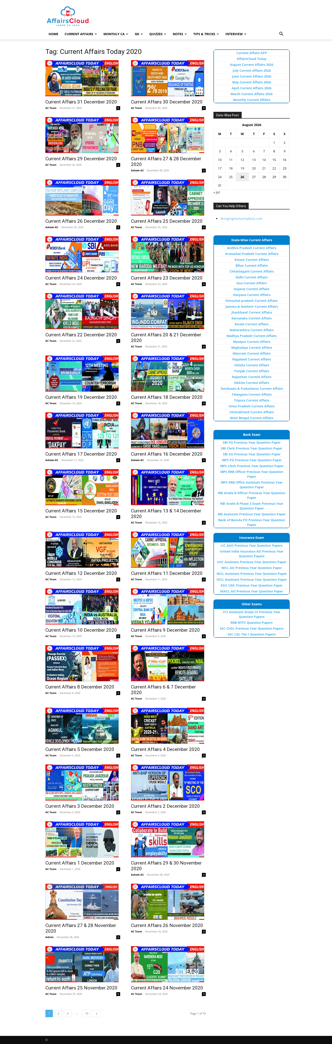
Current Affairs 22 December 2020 (81, 334)
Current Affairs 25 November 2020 (81, 988)
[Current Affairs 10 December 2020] (82, 606)
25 (231, 177)
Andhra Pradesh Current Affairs (251, 248)
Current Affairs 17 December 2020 (81, 454)
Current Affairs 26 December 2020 (81, 221)
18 (231, 168)
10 (86, 1013)
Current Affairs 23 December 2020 (167, 278)
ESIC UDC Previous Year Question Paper (252, 585)
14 (264, 160)
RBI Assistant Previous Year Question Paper (252, 514)
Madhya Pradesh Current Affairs (252, 336)
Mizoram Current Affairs (252, 353)
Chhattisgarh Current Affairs (251, 271)
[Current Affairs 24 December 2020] (82, 254)
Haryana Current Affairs (251, 295)
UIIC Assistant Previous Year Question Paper (251, 562)
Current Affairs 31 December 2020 (81, 102)
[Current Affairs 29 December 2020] (82, 135)
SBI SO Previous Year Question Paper (252, 454)
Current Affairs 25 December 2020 (167, 221)
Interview (234, 34)
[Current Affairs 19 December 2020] (82, 374)
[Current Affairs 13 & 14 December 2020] (168, 487)
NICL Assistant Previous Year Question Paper (252, 573)
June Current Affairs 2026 (251, 76)
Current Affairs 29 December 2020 (81, 158)
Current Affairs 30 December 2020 (167, 102)
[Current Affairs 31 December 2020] (82, 78)
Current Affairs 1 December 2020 (79, 863)
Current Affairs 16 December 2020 (167, 454)
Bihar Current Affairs (252, 265)
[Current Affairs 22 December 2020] (82, 311)
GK (137, 34)
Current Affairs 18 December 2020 (167, 397)
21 (264, 168)
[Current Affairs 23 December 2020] (168, 254)
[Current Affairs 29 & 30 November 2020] (168, 839)
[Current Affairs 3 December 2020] (82, 782)
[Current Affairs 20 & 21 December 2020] (168, 311)
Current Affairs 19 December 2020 (81, 397)
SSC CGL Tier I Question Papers (252, 634)
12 (242, 160)
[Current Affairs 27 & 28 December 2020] (168, 135)
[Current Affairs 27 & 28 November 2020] (82, 902)
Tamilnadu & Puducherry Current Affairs (251, 388)
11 (231, 160)
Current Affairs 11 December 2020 (167, 573)
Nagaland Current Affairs (251, 359)
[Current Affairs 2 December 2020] (168, 782)
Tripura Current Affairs (251, 400)
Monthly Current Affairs (251, 100)
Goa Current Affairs (251, 283)
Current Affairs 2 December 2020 (165, 806)
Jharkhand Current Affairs (251, 312)
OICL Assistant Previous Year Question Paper (252, 579)
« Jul (216, 192)
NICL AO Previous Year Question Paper (251, 568)
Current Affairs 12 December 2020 (81, 573)
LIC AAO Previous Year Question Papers (252, 545)
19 (242, 168)
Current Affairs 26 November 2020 (167, 925)
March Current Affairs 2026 (252, 94)
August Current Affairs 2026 (251, 64)
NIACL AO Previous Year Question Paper (251, 591)
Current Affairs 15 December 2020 (81, 511)
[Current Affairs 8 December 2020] (82, 663)
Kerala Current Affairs (252, 324)
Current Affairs (79, 34)
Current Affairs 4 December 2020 (165, 749)
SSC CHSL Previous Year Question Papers (251, 628)
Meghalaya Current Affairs (251, 347)
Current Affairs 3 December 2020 (79, 806)
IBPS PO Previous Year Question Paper (252, 460)
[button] (281, 34)
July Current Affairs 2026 (252, 70)
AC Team (50, 108)
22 (274, 168)
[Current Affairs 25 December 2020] (168, 197)
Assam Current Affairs (251, 259)
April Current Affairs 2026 (251, 88)
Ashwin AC (137, 170)
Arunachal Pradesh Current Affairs (251, 254)
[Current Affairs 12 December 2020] (82, 550)
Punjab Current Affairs (251, 371)
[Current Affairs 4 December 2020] (168, 726)
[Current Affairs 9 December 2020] (168, 606)
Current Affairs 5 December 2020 (79, 749)
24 (220, 177)
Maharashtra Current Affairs (252, 330)
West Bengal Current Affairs (251, 418)
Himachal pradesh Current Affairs (251, 300)
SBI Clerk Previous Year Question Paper (251, 448)
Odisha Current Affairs (251, 365)
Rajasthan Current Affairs (251, 377)
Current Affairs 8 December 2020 (79, 687)
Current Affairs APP (251, 53)
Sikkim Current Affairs (251, 383)
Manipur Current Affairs (251, 342)
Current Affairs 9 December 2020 (165, 630)
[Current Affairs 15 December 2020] (82, 487)
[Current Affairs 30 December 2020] (168, 78)
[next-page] (97, 1013)
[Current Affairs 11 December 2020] (168, 550)
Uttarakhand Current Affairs (251, 412)
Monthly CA (114, 34)
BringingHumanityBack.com (241, 218)
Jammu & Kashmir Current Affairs (251, 306)
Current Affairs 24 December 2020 (81, 278)
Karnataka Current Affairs (251, 318)
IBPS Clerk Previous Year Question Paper (251, 466)
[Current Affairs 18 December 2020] (168, 374)
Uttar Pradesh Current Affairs (252, 406)
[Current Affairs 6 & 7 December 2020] (168, 663)
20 (254, 168)
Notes (178, 34)
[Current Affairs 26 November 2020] (168, 902)
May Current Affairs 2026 (251, 82)
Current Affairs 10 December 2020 (81, 630)
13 (254, 160)
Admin (49, 937)
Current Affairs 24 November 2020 (167, 988)
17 (220, 168)
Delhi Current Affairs (252, 277)
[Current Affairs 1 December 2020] (82, 839)
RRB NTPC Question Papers (252, 622)
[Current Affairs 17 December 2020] (82, 430)
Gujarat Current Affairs (251, 289)
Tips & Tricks (204, 34)
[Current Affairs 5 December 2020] (82, 726)
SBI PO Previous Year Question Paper (252, 442)
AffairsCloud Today (252, 59)
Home (53, 34)
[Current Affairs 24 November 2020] (168, 964)
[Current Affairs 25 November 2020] (82, 964)
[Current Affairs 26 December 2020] (82, 197)
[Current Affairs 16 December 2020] (168, 430)
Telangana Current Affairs (252, 394)
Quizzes (156, 34)
